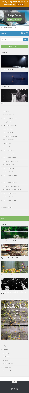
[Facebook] (22, 33)
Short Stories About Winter (9, 193)
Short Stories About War (8, 172)
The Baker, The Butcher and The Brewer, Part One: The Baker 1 (13, 293)
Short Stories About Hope (9, 165)
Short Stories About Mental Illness (11, 186)
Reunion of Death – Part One (8, 275)
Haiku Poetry (6, 353)
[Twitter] (24, 33)
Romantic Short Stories (8, 140)
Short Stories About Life (8, 154)
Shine (2, 104)
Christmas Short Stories (8, 115)
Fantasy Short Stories (8, 129)
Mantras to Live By (7, 371)
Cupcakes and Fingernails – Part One (10, 258)
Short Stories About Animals (9, 200)
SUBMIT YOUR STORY (14, 46)
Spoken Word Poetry (8, 364)
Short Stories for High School (10, 136)
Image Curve (14, 15)
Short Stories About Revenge (10, 182)
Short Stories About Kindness (10, 118)
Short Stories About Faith (9, 168)
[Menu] (27, 8)
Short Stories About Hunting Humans (12, 190)
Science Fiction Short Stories (10, 125)
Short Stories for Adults (8, 150)
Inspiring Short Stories (8, 122)
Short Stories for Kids (8, 132)
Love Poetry (5, 349)
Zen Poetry (5, 360)
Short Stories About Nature (9, 197)
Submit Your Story (14, 19)
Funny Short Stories (7, 143)
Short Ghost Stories (7, 147)
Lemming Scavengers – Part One (9, 241)
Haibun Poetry (6, 356)
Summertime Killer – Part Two (9, 69)
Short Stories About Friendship (10, 161)
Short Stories (6, 111)
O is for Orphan (5, 86)
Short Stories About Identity (9, 179)
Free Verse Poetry (7, 367)
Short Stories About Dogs (9, 204)
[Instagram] (27, 33)
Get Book (20, 4)
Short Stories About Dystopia (10, 175)
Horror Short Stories (7, 207)
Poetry (4, 346)
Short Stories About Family (9, 157)
